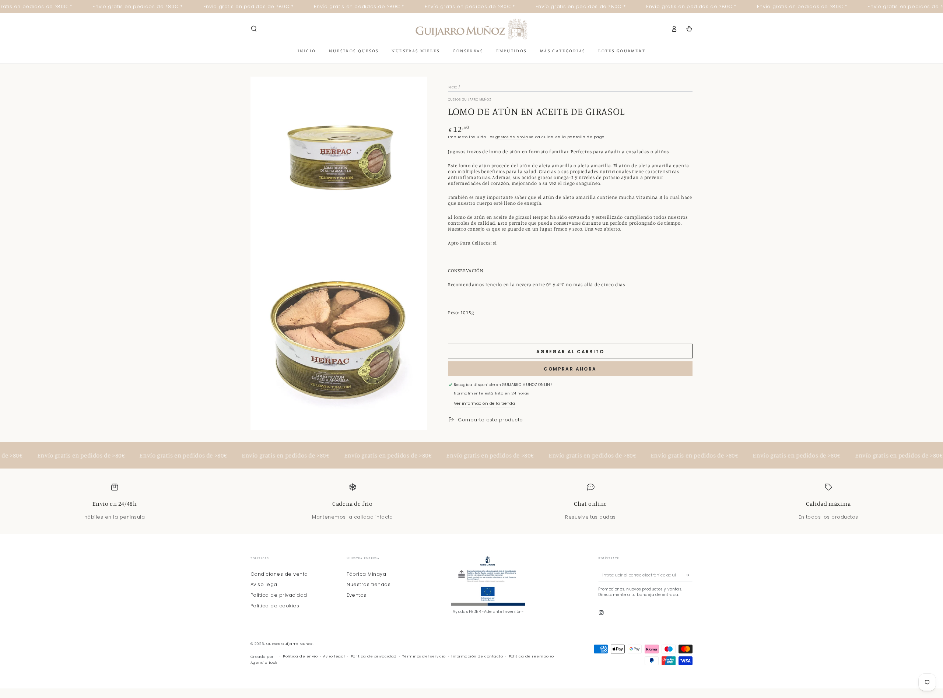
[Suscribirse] (689, 575)
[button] (254, 28)
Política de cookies (274, 606)
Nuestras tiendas (368, 584)
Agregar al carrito (570, 351)
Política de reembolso (531, 656)
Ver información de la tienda (484, 403)
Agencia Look (263, 662)
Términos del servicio (424, 656)
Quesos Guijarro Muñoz (469, 100)
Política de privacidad (278, 595)
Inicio (453, 87)
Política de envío (300, 656)
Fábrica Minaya (366, 574)
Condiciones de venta (279, 574)
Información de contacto (477, 656)
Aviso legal (264, 584)
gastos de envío (511, 136)
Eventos (356, 595)
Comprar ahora (570, 369)
